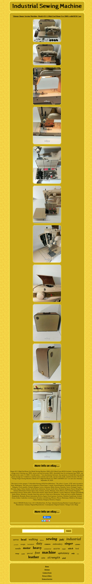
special (30, 553)
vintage (17, 553)
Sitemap (47, 569)
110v (78, 553)
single (64, 549)
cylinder (77, 544)
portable (16, 544)
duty (39, 543)
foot (37, 552)
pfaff (64, 558)
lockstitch (30, 544)
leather (33, 557)
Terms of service (47, 579)
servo (16, 539)
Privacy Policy (47, 576)
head (23, 539)
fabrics (42, 540)
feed (77, 549)
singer (69, 543)
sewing (51, 539)
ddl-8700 (56, 549)
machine (49, 552)
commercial (47, 549)
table (43, 558)
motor (27, 548)
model (23, 553)
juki (61, 539)
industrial (73, 539)
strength (53, 557)
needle (18, 548)
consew (47, 544)
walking (33, 539)
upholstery (63, 553)
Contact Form (47, 573)
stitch (70, 548)
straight (23, 544)
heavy (37, 548)
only (73, 553)
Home (47, 566)
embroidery (57, 544)
